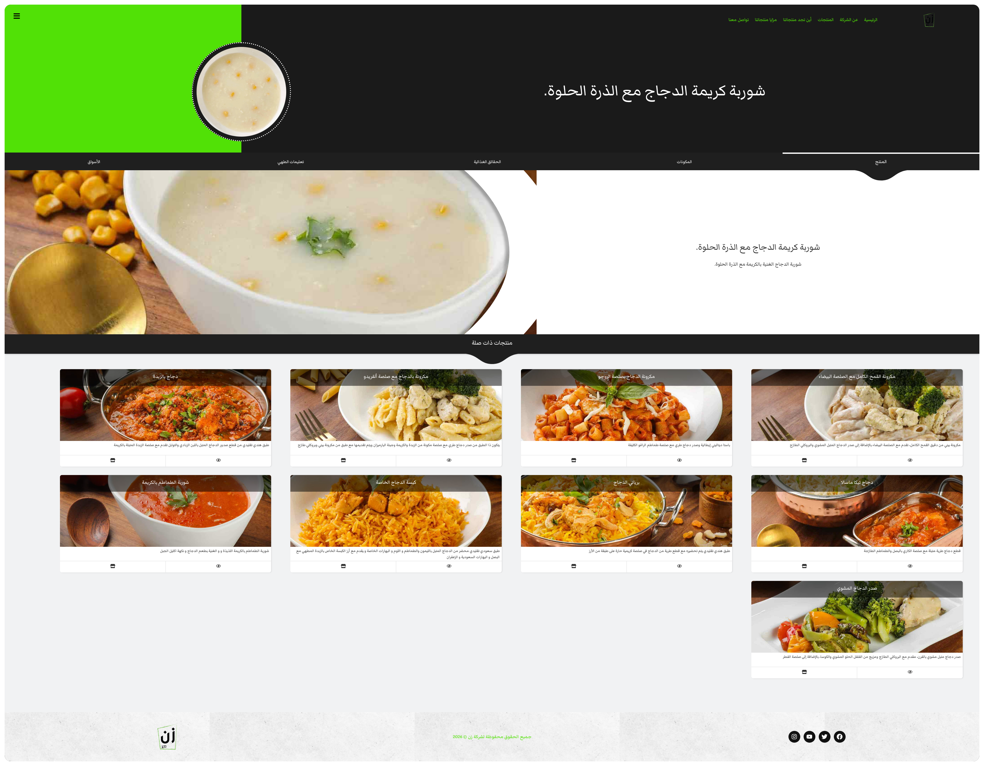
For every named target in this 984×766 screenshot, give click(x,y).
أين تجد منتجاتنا (797, 19)
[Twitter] (825, 737)
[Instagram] (794, 737)
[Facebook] (840, 737)
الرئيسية (870, 19)
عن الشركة (849, 19)
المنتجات (826, 19)
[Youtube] (809, 737)
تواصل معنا (739, 19)
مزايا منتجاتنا (766, 19)
